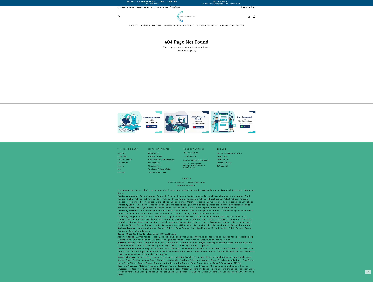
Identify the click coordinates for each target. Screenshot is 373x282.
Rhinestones (193, 251)
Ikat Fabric (141, 204)
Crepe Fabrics (179, 199)
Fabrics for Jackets (156, 222)
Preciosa (238, 251)
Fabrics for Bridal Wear (195, 219)
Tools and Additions (179, 266)
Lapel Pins (205, 245)
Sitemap (121, 172)
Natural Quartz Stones (153, 260)
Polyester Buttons (224, 242)
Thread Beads (192, 239)
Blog (119, 169)
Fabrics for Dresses (224, 216)
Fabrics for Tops (164, 216)
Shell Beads (187, 236)
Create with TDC (224, 163)
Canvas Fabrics (215, 202)
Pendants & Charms (190, 260)
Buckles (172, 245)
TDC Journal (222, 166)
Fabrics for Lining (202, 225)
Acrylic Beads (143, 236)
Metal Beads (245, 236)
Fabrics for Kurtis (204, 216)
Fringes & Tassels (200, 266)
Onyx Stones (198, 257)
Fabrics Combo (139, 190)
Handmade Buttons (154, 242)
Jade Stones (167, 257)
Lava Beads (172, 260)
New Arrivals (142, 7)
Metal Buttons (135, 242)
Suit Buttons (172, 242)
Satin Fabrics (163, 199)
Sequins (149, 248)
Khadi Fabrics (215, 199)
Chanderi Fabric (157, 204)
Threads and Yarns (220, 266)
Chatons (221, 251)
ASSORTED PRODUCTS (232, 25)
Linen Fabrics (236, 196)
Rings (230, 251)
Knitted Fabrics (219, 228)
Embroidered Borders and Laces (134, 269)
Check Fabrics (211, 210)
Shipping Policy (155, 166)
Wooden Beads (142, 239)
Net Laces (224, 271)
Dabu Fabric (195, 207)
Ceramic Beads (160, 239)
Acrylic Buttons (206, 242)
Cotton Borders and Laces (195, 269)
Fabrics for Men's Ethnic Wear (177, 225)
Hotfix (183, 251)
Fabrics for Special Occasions (224, 219)
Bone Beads (215, 236)
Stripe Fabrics (228, 210)
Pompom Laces (247, 269)
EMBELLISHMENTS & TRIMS (178, 25)
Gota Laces (181, 271)
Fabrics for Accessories (179, 222)
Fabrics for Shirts (146, 216)
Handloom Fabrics (146, 228)
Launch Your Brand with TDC (229, 153)
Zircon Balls (217, 260)
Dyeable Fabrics (166, 228)
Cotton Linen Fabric (200, 190)
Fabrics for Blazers (134, 222)
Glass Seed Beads (135, 234)
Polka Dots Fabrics (163, 210)
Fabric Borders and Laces (224, 269)
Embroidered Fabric (177, 204)
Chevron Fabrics (126, 213)
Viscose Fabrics (204, 196)
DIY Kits (237, 263)
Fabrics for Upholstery (139, 219)
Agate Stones (213, 257)
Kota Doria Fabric (227, 207)
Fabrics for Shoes (220, 222)
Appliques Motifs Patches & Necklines (158, 251)
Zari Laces (169, 271)
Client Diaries (223, 159)
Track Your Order (159, 7)
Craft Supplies (159, 254)
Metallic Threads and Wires (153, 266)
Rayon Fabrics (220, 196)
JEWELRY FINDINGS (206, 25)
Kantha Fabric (180, 207)
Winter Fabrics (142, 231)
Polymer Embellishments (168, 248)
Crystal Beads (168, 234)
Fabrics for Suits (221, 225)
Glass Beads (153, 234)
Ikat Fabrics (237, 190)
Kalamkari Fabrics (220, 190)
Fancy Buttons (159, 245)
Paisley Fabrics (244, 210)
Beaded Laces (154, 271)
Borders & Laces (239, 266)
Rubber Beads (230, 236)
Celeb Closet (222, 156)
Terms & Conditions (157, 172)
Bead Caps (197, 263)
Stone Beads (207, 239)
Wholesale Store (126, 7)
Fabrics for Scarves (240, 222)
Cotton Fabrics (147, 196)
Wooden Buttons (243, 242)
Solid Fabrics (196, 210)
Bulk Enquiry (153, 153)
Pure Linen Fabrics (179, 190)
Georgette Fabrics (166, 196)
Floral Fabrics (146, 210)
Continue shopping (186, 50)
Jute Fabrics (230, 202)
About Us (121, 153)
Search (121, 166)
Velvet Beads (176, 239)
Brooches (193, 245)
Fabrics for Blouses (184, 216)
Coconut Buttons (188, 242)
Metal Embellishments (226, 248)
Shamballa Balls (232, 260)
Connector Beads (163, 263)
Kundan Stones (181, 263)
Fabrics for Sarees (240, 225)
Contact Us (122, 156)
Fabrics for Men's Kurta (149, 225)
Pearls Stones (133, 260)
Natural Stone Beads (232, 257)
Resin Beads (173, 236)
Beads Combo (223, 239)
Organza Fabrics (185, 196)
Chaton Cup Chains (128, 251)
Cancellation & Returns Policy (161, 159)
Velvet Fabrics (231, 199)
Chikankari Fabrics (217, 204)
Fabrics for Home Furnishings (167, 219)
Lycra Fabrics (162, 202)
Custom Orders (155, 156)
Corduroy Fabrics (196, 202)
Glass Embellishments (193, 248)
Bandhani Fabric (126, 207)
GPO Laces (194, 271)
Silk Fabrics (149, 199)
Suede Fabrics (178, 202)
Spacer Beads (145, 263)
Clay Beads (201, 236)
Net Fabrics (133, 202)
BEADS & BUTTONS (151, 25)
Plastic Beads (159, 236)
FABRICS (133, 25)
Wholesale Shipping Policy (159, 169)
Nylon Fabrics (147, 202)
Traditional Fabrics (209, 213)
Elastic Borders (209, 271)
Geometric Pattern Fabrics (168, 213)
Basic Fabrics (183, 228)
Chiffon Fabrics (134, 199)
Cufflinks (182, 245)
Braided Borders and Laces (166, 269)
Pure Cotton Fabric (158, 190)
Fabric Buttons (143, 245)
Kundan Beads (125, 239)
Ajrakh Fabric (210, 207)
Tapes (234, 271)
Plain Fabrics (181, 210)
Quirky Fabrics (191, 213)
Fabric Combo (236, 228)
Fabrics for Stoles (126, 225)
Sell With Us (123, 163)
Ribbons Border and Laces (132, 271)
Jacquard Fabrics (197, 199)
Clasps (205, 260)
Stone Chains (246, 248)
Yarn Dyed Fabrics (200, 228)
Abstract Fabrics (144, 213)
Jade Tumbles (182, 257)
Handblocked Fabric (239, 204)
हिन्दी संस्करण (175, 7)
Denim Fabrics (246, 202)
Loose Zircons (208, 251)
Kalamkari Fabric (198, 204)
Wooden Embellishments (138, 254)
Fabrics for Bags (201, 222)
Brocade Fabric (163, 207)
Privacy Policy (154, 163)
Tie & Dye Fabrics (145, 207)
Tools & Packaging (222, 263)
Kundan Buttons (126, 245)
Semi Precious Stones (148, 257)
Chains (209, 248)
